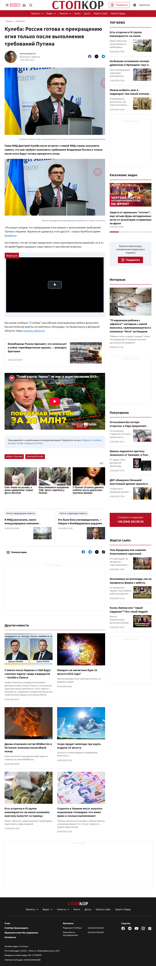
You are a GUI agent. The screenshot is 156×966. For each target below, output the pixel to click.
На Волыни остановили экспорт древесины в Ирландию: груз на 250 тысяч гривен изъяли (130, 65)
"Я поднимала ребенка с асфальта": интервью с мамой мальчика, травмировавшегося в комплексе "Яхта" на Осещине (130, 325)
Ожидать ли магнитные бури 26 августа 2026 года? (77, 672)
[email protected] (32, 959)
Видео (49, 13)
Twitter (19, 443)
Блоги (77, 13)
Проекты (35, 13)
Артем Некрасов (27, 53)
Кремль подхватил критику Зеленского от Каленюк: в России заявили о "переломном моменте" (130, 456)
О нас (7, 923)
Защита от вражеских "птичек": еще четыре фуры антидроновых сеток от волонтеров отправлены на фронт (130, 218)
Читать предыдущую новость (20, 513)
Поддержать (122, 5)
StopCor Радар (118, 13)
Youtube (11, 443)
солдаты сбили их (33, 331)
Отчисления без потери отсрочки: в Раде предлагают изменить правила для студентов (128, 427)
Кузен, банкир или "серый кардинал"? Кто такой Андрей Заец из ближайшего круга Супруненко (129, 613)
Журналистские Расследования (21, 932)
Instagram (29, 443)
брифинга (10, 235)
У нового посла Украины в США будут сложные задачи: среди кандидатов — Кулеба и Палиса (28, 674)
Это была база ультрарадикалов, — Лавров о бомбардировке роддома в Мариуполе (81, 523)
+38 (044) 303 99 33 (130, 522)
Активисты (10, 937)
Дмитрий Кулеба (35, 456)
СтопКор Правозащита (16, 928)
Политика (20, 21)
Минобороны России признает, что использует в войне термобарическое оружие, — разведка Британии (37, 347)
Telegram (86, 440)
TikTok (39, 443)
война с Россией (14, 456)
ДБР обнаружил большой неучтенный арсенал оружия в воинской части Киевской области (129, 485)
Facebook (96, 440)
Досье (87, 13)
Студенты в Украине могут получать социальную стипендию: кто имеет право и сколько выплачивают (79, 812)
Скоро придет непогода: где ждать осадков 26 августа (79, 746)
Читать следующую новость (73, 513)
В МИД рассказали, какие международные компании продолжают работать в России (24, 523)
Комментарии (19, 552)
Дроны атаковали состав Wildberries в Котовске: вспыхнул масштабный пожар (28, 747)
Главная (9, 21)
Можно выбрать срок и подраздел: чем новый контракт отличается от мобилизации (130, 94)
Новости (63, 13)
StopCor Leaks (100, 13)
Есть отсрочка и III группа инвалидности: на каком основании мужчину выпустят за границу (27, 812)
